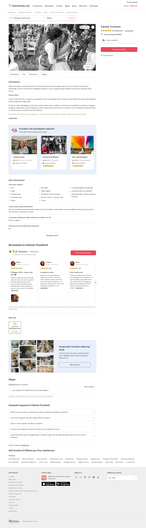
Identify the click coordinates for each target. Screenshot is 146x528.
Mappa (44, 74)
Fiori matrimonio (14, 462)
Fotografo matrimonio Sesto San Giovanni (40, 396)
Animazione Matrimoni (128, 459)
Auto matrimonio (42, 459)
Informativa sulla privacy (16, 485)
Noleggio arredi (95, 459)
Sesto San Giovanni (57, 12)
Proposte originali (96, 462)
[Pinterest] (85, 477)
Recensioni (33, 74)
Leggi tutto (13, 118)
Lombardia (38, 12)
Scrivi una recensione (83, 253)
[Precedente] (11, 153)
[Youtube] (93, 477)
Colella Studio (19, 157)
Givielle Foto (25, 445)
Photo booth (119, 462)
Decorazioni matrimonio (28, 462)
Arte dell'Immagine (79, 157)
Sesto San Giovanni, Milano (113, 34)
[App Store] (48, 485)
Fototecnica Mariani (51, 157)
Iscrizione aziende (14, 499)
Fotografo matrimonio (25, 12)
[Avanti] (93, 153)
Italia (113, 478)
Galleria (88, 67)
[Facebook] (76, 477)
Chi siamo (12, 502)
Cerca (71, 18)
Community (93, 6)
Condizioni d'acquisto (15, 482)
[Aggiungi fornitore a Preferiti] (92, 27)
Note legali (12, 479)
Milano (46, 12)
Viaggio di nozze (83, 462)
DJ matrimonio (130, 462)
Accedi (126, 6)
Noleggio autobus (82, 459)
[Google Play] (63, 485)
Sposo (74, 6)
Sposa (67, 6)
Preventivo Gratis (119, 49)
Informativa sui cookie (15, 488)
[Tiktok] (98, 477)
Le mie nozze (37, 6)
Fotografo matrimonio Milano (17, 396)
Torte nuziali (109, 462)
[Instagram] (89, 477)
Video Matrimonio (14, 459)
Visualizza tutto (52, 236)
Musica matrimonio (28, 459)
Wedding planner (55, 462)
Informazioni (14, 74)
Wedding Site (13, 511)
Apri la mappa (89, 387)
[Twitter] (80, 477)
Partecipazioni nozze (56, 459)
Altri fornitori (75, 365)
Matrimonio (12, 12)
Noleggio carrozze (69, 462)
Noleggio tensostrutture (110, 459)
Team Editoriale (13, 505)
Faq (24, 74)
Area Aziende (132, 2)
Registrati (133, 6)
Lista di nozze (43, 462)
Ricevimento (49, 6)
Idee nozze (83, 6)
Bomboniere (70, 459)
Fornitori (59, 6)
